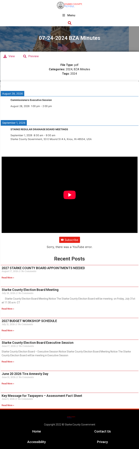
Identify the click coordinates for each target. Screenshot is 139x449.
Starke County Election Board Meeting (30, 290)
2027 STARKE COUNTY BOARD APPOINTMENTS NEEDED (43, 268)
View (12, 56)
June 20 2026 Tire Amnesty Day (25, 374)
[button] (69, 23)
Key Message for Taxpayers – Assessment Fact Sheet (42, 396)
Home (36, 431)
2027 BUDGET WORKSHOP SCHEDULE (29, 321)
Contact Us (102, 431)
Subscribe (71, 240)
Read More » (8, 277)
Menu (71, 15)
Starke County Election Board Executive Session (37, 342)
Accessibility (36, 442)
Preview (33, 56)
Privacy (102, 442)
